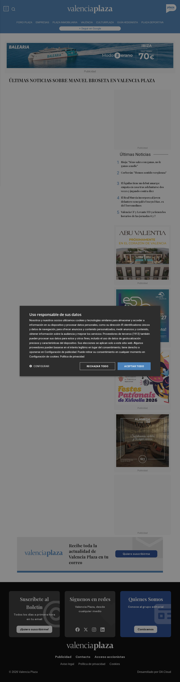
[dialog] (90, 341)
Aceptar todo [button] (134, 366)
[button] (39, 366)
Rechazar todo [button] (97, 366)
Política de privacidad (72, 356)
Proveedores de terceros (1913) (121, 333)
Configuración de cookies (44, 356)
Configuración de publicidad (60, 352)
